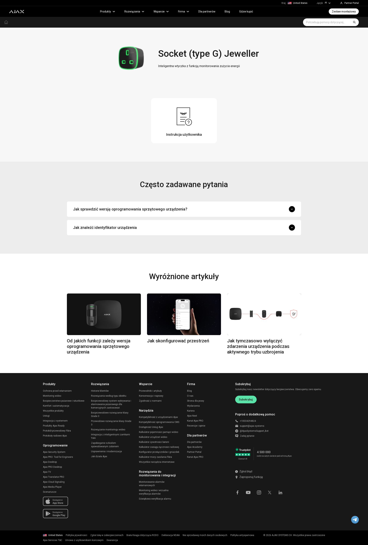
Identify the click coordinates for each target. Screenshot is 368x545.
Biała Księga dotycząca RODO (143, 535)
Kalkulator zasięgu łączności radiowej (159, 447)
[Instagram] (259, 492)
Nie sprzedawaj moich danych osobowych (205, 535)
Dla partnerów (206, 11)
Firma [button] (181, 11)
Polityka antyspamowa (242, 535)
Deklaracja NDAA (171, 535)
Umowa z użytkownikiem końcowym (84, 540)
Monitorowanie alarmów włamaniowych (151, 484)
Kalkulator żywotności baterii (154, 442)
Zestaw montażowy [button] (344, 11)
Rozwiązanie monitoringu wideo (108, 429)
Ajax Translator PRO (53, 477)
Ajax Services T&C (52, 540)
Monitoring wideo (52, 396)
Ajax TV (47, 472)
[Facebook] (237, 492)
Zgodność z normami (150, 401)
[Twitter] (269, 492)
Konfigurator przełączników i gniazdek (159, 452)
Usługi (46, 415)
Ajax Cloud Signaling (54, 482)
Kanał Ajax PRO (195, 420)
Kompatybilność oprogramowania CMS (159, 422)
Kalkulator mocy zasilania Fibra (155, 457)
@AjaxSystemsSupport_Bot (254, 431)
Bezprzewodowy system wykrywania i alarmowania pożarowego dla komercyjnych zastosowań (111, 404)
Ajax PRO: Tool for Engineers (58, 457)
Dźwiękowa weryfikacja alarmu (155, 498)
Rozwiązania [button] (132, 11)
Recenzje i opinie (196, 425)
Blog (227, 11)
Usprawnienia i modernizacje (106, 451)
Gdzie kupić (246, 11)
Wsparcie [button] (159, 11)
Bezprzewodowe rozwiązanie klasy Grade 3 (109, 414)
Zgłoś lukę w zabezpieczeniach (106, 535)
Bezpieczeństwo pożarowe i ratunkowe (63, 401)
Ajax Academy (194, 447)
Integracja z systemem (55, 420)
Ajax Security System (54, 452)
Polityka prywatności (76, 535)
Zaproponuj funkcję (251, 476)
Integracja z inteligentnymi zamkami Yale (110, 436)
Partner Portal (194, 452)
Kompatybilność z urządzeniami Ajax (158, 417)
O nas (190, 396)
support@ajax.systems (252, 426)
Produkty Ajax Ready (54, 425)
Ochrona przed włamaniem (57, 391)
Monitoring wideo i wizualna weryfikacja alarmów (153, 492)
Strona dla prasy (195, 401)
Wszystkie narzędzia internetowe (156, 462)
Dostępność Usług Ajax (151, 427)
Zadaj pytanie (247, 436)
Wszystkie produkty (53, 410)
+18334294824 (248, 421)
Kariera (191, 410)
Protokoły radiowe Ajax (55, 435)
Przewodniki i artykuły (150, 391)
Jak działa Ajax (99, 456)
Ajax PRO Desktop (52, 467)
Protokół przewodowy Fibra (57, 430)
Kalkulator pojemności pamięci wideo (158, 432)
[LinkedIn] (280, 492)
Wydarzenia (193, 405)
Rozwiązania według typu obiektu (108, 396)
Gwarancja (112, 540)
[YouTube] (248, 492)
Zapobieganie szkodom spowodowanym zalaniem (105, 445)
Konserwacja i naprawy (151, 396)
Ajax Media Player (52, 487)
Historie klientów (100, 391)
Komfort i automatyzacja (56, 405)
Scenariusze (49, 492)
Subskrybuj (246, 399)
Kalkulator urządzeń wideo (153, 437)
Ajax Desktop (50, 462)
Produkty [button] (105, 11)
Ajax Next (192, 415)
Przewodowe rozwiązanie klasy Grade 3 (111, 423)
